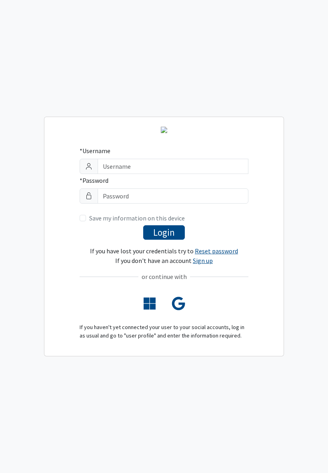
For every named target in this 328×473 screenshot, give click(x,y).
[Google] (178, 303)
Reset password (216, 251)
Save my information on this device (137, 218)
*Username (95, 151)
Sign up (203, 261)
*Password (94, 180)
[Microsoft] (150, 303)
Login (164, 232)
